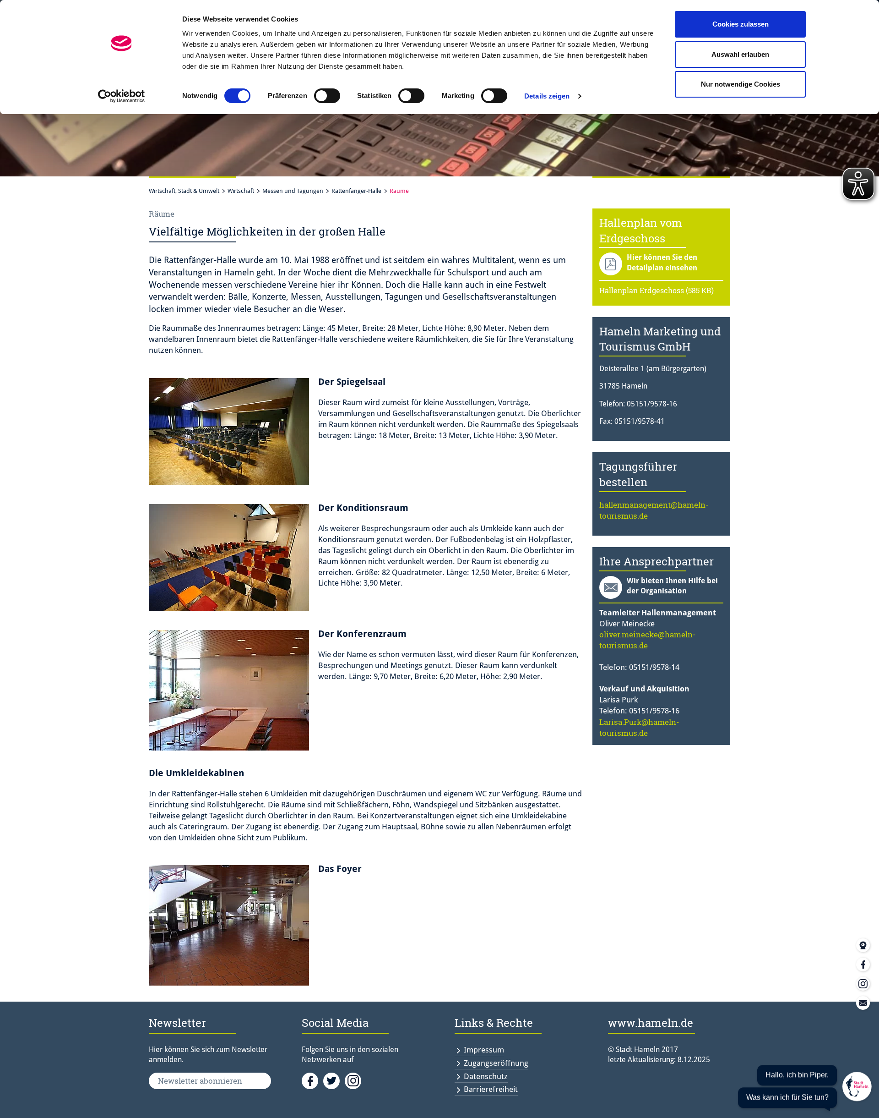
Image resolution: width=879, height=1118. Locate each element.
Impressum (484, 1049)
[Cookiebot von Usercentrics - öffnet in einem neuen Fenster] (121, 96)
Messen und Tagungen (292, 190)
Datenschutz (486, 1076)
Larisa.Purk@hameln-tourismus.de (639, 727)
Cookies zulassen (740, 24)
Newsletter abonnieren (200, 1080)
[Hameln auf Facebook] (312, 1080)
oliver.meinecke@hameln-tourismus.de (647, 640)
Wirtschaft (241, 190)
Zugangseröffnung (496, 1063)
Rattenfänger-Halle (356, 190)
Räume (399, 190)
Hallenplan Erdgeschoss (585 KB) (656, 290)
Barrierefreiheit (491, 1089)
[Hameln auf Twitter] (334, 1080)
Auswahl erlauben (740, 54)
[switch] (327, 95)
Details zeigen (547, 96)
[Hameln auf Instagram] (354, 1080)
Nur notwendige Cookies (740, 84)
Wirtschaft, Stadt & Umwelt (184, 190)
